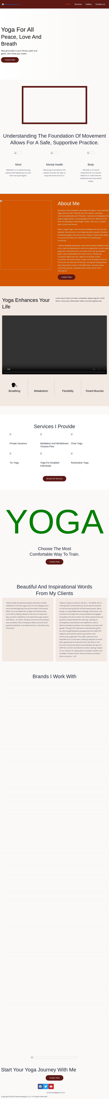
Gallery (89, 4)
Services (78, 4)
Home (68, 4)
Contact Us (100, 4)
